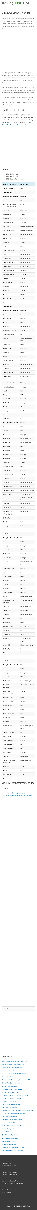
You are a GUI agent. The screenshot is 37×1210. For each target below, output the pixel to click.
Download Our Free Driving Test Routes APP (16, 1080)
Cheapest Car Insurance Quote (12, 1119)
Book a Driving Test (8, 1129)
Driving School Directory (9, 1190)
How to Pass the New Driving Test (13, 1064)
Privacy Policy (6, 1163)
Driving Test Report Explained (11, 1098)
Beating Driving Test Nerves (11, 1104)
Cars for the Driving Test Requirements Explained (17, 1110)
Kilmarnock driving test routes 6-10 (17, 793)
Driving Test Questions (9, 1123)
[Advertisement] (18, 1033)
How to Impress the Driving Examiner (13, 1147)
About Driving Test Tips (9, 1172)
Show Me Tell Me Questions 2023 (12, 1067)
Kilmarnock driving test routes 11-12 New (19, 795)
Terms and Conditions (9, 1166)
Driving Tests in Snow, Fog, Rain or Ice (14, 1113)
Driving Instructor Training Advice (12, 1183)
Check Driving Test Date (9, 1135)
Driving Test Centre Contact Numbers (14, 1074)
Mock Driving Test (7, 1132)
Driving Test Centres (8, 1071)
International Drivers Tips (10, 1181)
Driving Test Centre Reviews (11, 1083)
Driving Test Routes (8, 1077)
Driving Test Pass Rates (9, 1086)
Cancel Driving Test (8, 1141)
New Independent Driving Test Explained (15, 1095)
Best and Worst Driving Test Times (13, 1126)
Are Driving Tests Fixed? (9, 1107)
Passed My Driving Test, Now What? (13, 1150)
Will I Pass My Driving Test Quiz (12, 1089)
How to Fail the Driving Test (11, 1101)
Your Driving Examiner (9, 1144)
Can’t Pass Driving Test (9, 1116)
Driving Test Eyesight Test (10, 1092)
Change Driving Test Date (10, 1138)
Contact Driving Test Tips (10, 1174)
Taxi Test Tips (6, 1192)
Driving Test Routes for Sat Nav (12, 125)
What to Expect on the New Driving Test (14, 1061)
